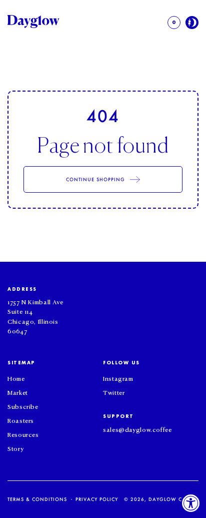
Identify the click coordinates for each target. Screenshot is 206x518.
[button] (174, 22)
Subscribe (23, 405)
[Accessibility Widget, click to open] (191, 503)
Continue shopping (96, 179)
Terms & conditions (37, 499)
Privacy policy (97, 499)
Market (18, 391)
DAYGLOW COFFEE (173, 499)
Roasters (21, 419)
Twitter (113, 391)
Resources (23, 433)
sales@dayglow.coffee (137, 428)
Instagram (118, 377)
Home (16, 377)
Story (16, 447)
